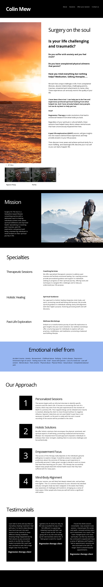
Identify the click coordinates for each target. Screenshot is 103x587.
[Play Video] (17, 174)
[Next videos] (59, 174)
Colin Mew (18, 8)
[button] (9, 165)
